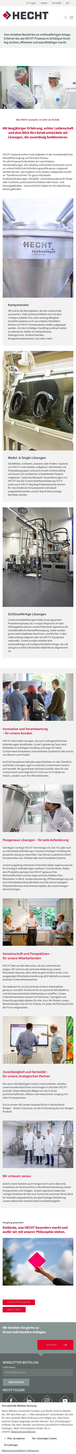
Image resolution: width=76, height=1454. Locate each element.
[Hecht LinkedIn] (29, 1400)
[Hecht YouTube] (65, 1400)
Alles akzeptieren (16, 1438)
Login (32, 3)
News (44, 3)
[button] (65, 17)
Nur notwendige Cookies (44, 1438)
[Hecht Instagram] (47, 1400)
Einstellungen (11, 1445)
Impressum (33, 1450)
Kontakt (56, 3)
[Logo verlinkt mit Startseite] (25, 17)
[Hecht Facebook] (11, 1400)
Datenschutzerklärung (23, 1431)
